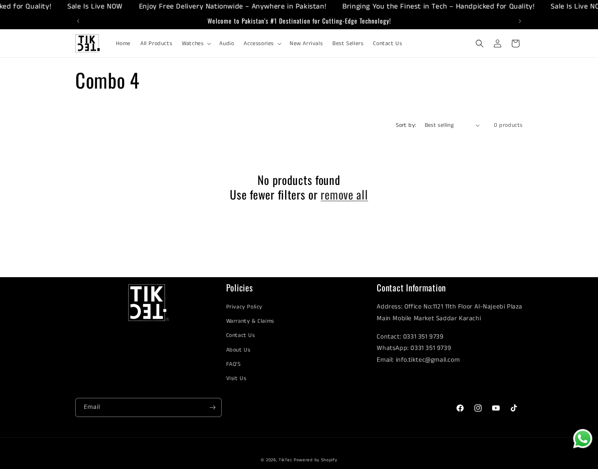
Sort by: (406, 125)
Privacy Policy (244, 307)
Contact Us (240, 335)
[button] (195, 43)
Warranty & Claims (250, 321)
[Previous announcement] (78, 21)
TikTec (285, 460)
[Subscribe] (212, 407)
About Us (238, 350)
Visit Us (236, 378)
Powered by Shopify (315, 460)
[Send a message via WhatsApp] (583, 439)
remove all (344, 194)
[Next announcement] (520, 21)
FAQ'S (233, 364)
